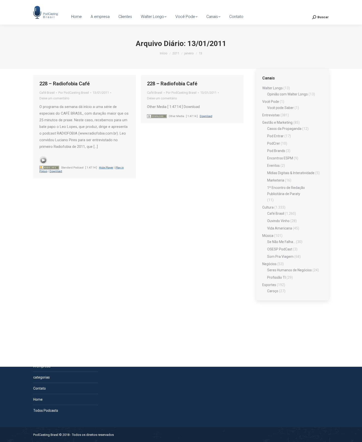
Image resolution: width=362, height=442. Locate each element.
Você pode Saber (280, 108)
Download (55, 171)
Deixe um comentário (54, 98)
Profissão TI (276, 277)
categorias (41, 377)
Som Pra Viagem (280, 257)
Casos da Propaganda (284, 129)
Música (267, 236)
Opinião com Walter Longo (287, 94)
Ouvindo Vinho (278, 221)
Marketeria (275, 180)
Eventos (273, 166)
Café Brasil (47, 92)
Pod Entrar (275, 136)
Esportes (269, 285)
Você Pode (270, 102)
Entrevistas (271, 115)
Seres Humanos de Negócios (289, 270)
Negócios (269, 264)
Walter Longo (272, 88)
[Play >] (43, 160)
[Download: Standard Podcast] (49, 167)
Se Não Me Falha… (281, 242)
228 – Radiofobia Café (64, 84)
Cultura (268, 207)
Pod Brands (276, 151)
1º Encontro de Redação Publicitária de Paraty (286, 191)
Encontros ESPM (280, 158)
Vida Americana (279, 228)
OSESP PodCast (279, 249)
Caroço (272, 291)
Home (38, 399)
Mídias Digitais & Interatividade (290, 173)
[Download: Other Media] (157, 116)
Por (73, 92)
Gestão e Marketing (277, 122)
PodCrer (273, 143)
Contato (39, 388)
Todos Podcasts (45, 410)
